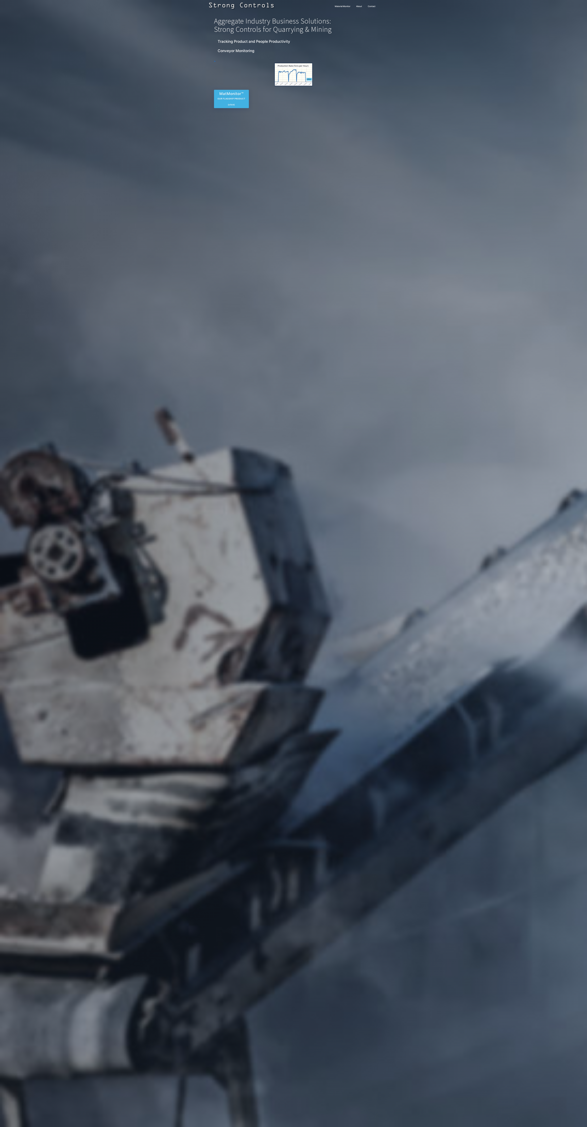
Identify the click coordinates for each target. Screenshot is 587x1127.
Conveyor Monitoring (236, 51)
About (359, 6)
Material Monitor (342, 6)
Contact (371, 6)
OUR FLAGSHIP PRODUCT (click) (231, 98)
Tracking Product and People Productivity (254, 41)
